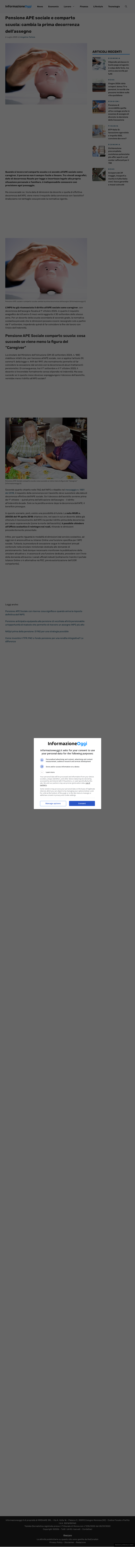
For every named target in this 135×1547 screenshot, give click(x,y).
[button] (67, 772)
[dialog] (67, 773)
